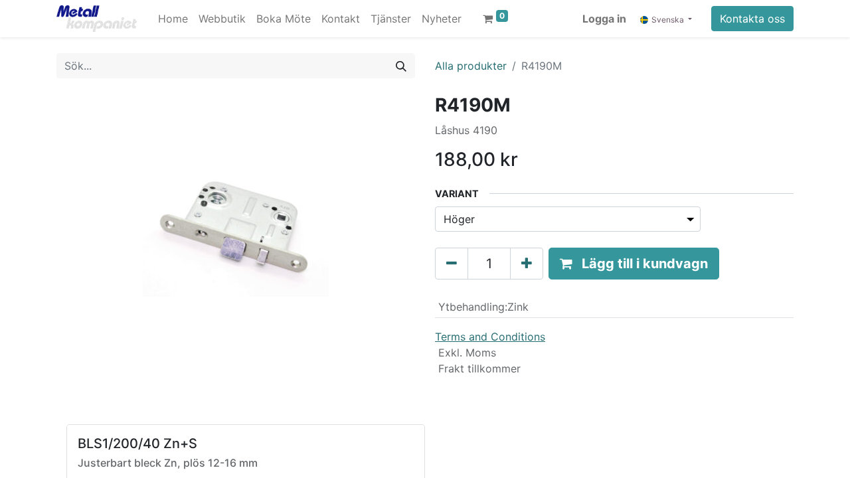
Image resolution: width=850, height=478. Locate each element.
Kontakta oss (752, 18)
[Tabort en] (451, 263)
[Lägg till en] (526, 263)
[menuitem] (173, 18)
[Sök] (401, 65)
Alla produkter (471, 65)
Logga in (604, 18)
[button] (634, 263)
